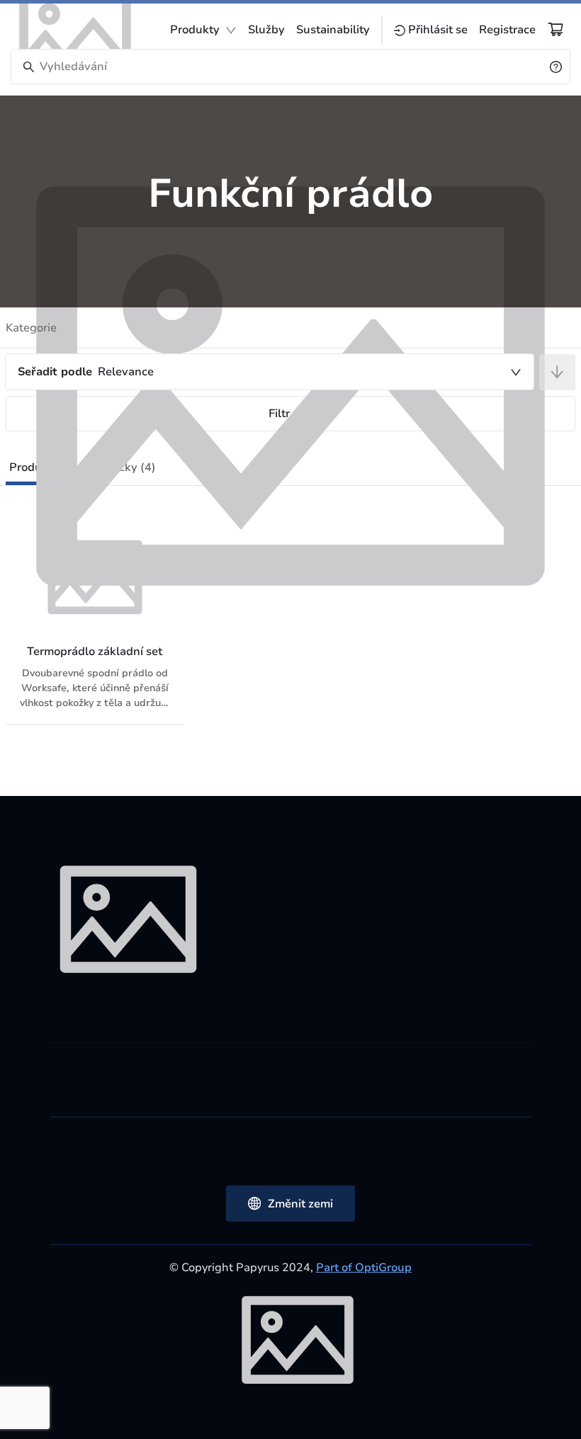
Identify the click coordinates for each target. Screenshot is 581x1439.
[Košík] (555, 29)
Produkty (195, 30)
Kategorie (31, 328)
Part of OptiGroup (364, 1267)
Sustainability (333, 30)
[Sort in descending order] (557, 372)
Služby (266, 30)
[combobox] (270, 371)
